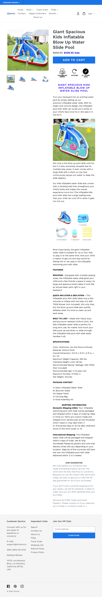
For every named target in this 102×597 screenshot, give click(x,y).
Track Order (36, 541)
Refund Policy (37, 548)
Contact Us (36, 531)
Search (34, 527)
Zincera (16, 591)
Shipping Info (37, 545)
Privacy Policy (37, 552)
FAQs (33, 538)
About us (35, 534)
